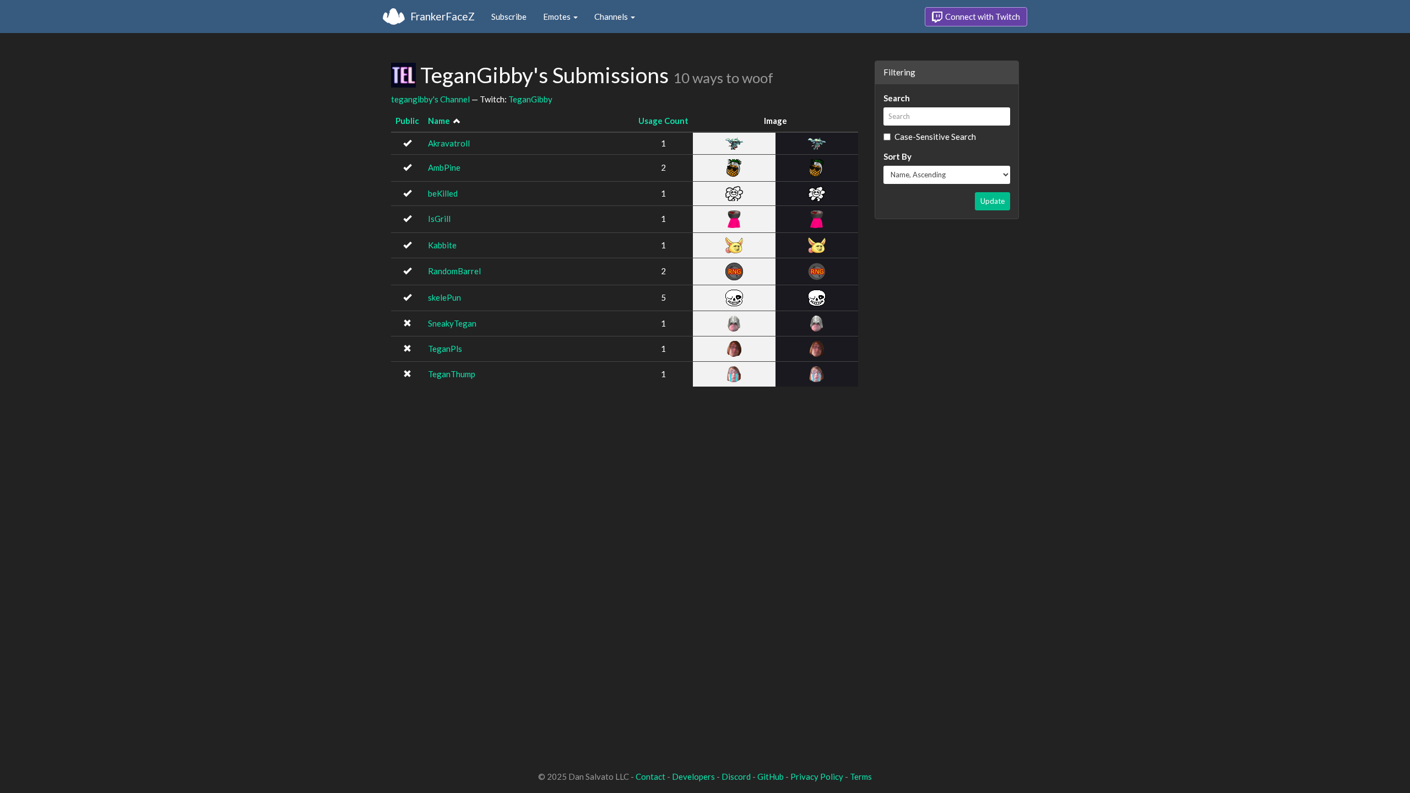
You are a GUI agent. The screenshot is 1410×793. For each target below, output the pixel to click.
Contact (650, 776)
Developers (693, 776)
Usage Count (663, 121)
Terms (861, 776)
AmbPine (444, 167)
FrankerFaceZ (442, 16)
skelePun (444, 297)
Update (992, 201)
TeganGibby (530, 99)
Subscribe (509, 16)
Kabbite (442, 245)
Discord (736, 776)
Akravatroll (449, 143)
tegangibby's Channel (430, 99)
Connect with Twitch (981, 16)
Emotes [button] (557, 16)
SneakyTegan (452, 323)
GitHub (770, 776)
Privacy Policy (816, 776)
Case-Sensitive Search (935, 137)
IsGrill (439, 219)
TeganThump (451, 374)
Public (407, 121)
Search (896, 98)
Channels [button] (612, 16)
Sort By (897, 156)
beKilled (443, 193)
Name (439, 121)
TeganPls (445, 349)
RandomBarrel (454, 271)
